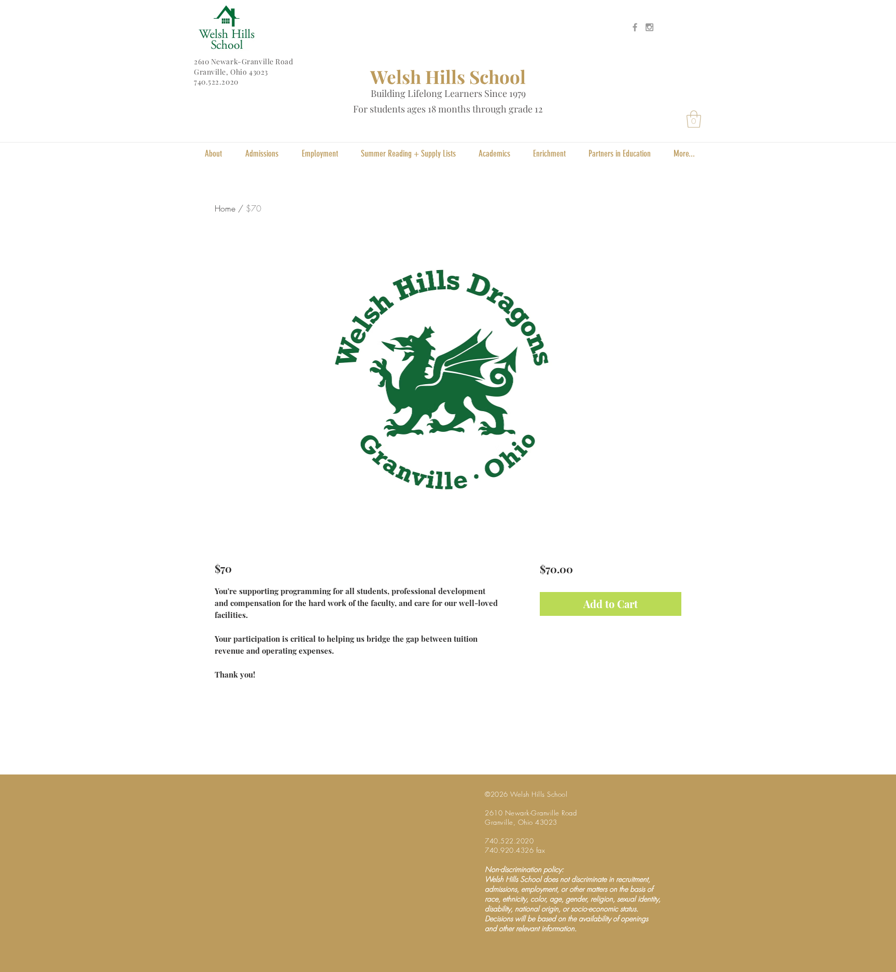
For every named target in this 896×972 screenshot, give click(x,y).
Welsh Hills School (448, 76)
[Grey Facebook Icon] (634, 27)
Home (225, 208)
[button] (694, 119)
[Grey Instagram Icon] (649, 27)
